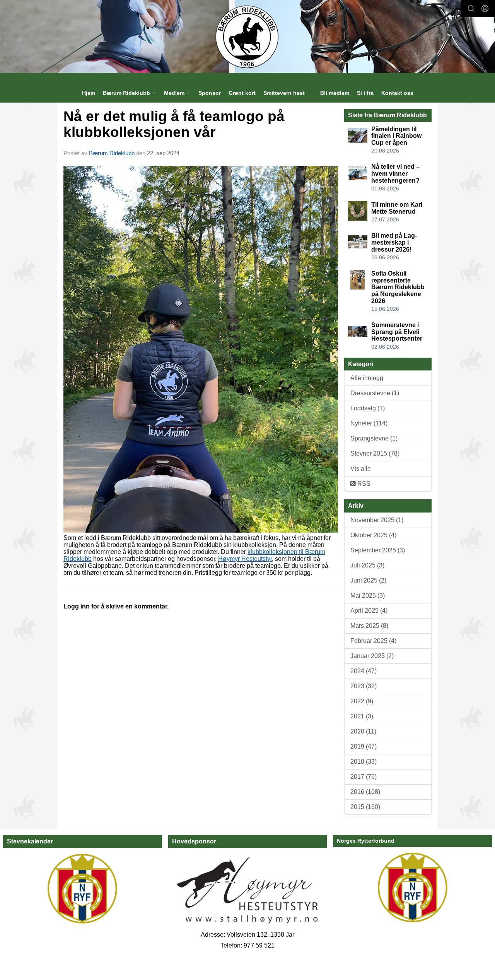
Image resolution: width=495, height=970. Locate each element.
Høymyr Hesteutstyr (245, 558)
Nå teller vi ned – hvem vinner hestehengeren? (395, 173)
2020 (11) (363, 731)
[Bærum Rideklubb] (247, 36)
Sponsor (209, 93)
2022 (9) (361, 701)
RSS (363, 483)
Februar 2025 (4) (373, 641)
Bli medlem (334, 93)
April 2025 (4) (368, 610)
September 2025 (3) (377, 550)
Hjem (88, 93)
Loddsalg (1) (367, 408)
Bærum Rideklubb (112, 153)
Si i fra (365, 93)
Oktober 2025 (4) (373, 535)
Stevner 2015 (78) (374, 453)
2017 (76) (363, 776)
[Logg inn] (485, 8)
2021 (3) (361, 716)
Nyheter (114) (368, 423)
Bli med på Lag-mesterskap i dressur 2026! (394, 242)
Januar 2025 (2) (372, 656)
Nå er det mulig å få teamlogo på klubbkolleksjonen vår (174, 124)
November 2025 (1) (376, 520)
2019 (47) (363, 746)
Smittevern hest (284, 93)
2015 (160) (365, 807)
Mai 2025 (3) (367, 595)
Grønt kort (242, 93)
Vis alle (360, 468)
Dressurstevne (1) (374, 393)
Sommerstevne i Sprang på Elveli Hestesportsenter (396, 332)
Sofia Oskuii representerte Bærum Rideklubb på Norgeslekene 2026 (398, 287)
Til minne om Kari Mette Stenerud (396, 208)
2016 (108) (365, 791)
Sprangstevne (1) (374, 438)
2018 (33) (363, 761)
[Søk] (471, 8)
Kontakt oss (397, 93)
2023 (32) (363, 686)
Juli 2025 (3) (367, 565)
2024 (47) (363, 671)
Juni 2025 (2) (368, 580)
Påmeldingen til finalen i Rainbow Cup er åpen (396, 136)
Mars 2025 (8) (369, 625)
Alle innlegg (366, 378)
